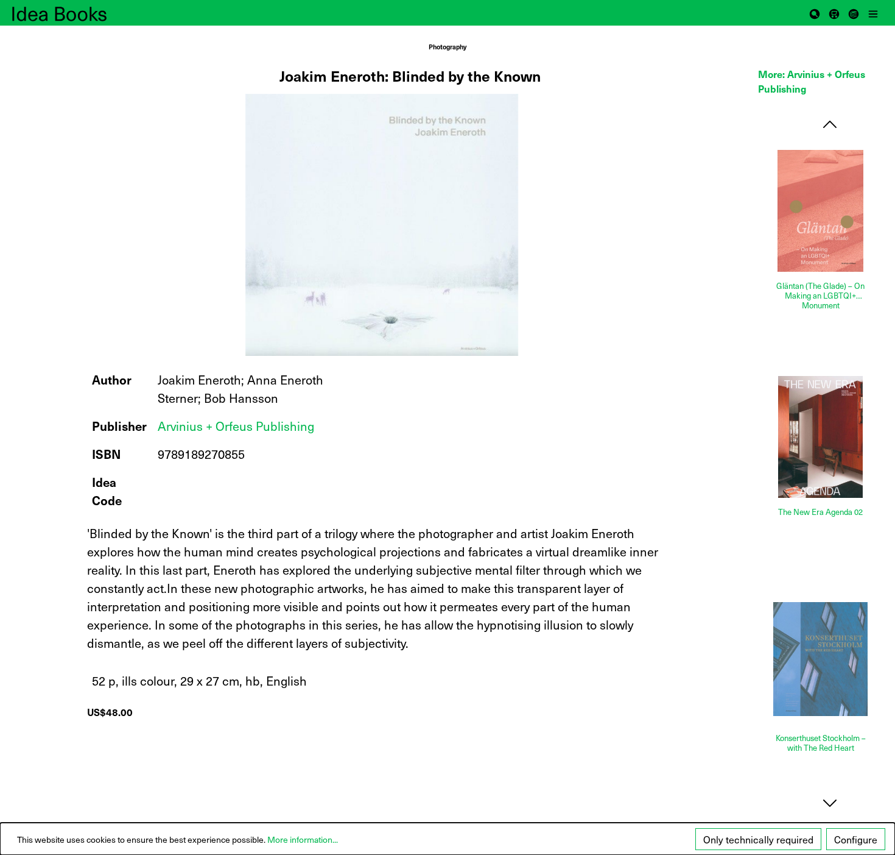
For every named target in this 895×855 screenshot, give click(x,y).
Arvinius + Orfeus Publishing (236, 426)
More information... (302, 839)
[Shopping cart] (834, 13)
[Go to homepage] (73, 13)
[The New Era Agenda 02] (820, 437)
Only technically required (758, 839)
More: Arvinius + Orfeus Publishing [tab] (811, 81)
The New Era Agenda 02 (820, 512)
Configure (855, 839)
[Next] (830, 803)
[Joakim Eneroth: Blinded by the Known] (381, 225)
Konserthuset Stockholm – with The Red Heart (821, 743)
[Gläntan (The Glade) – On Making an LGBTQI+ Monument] (820, 211)
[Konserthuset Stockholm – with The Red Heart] (820, 659)
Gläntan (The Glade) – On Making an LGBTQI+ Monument (820, 295)
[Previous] (830, 124)
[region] (382, 225)
